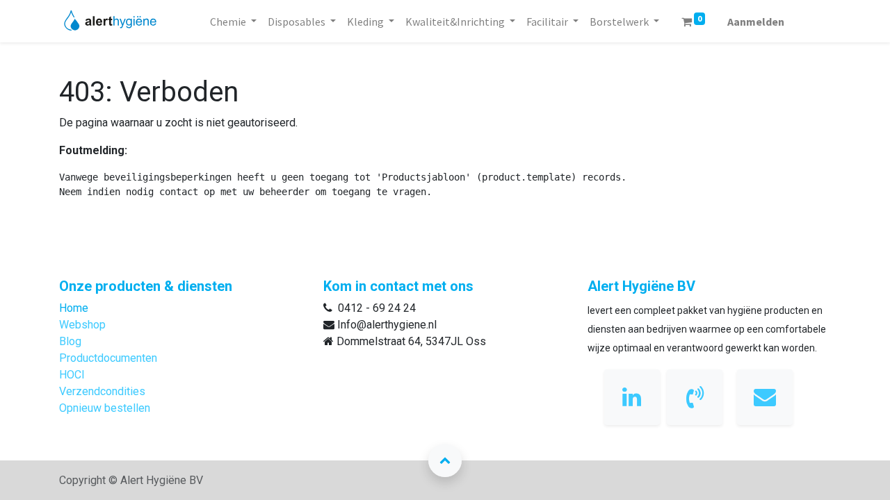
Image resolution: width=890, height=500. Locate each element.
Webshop (82, 324)
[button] (445, 460)
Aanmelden (755, 21)
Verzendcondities (102, 391)
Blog (70, 341)
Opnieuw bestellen (104, 408)
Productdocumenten (108, 358)
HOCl (71, 374)
